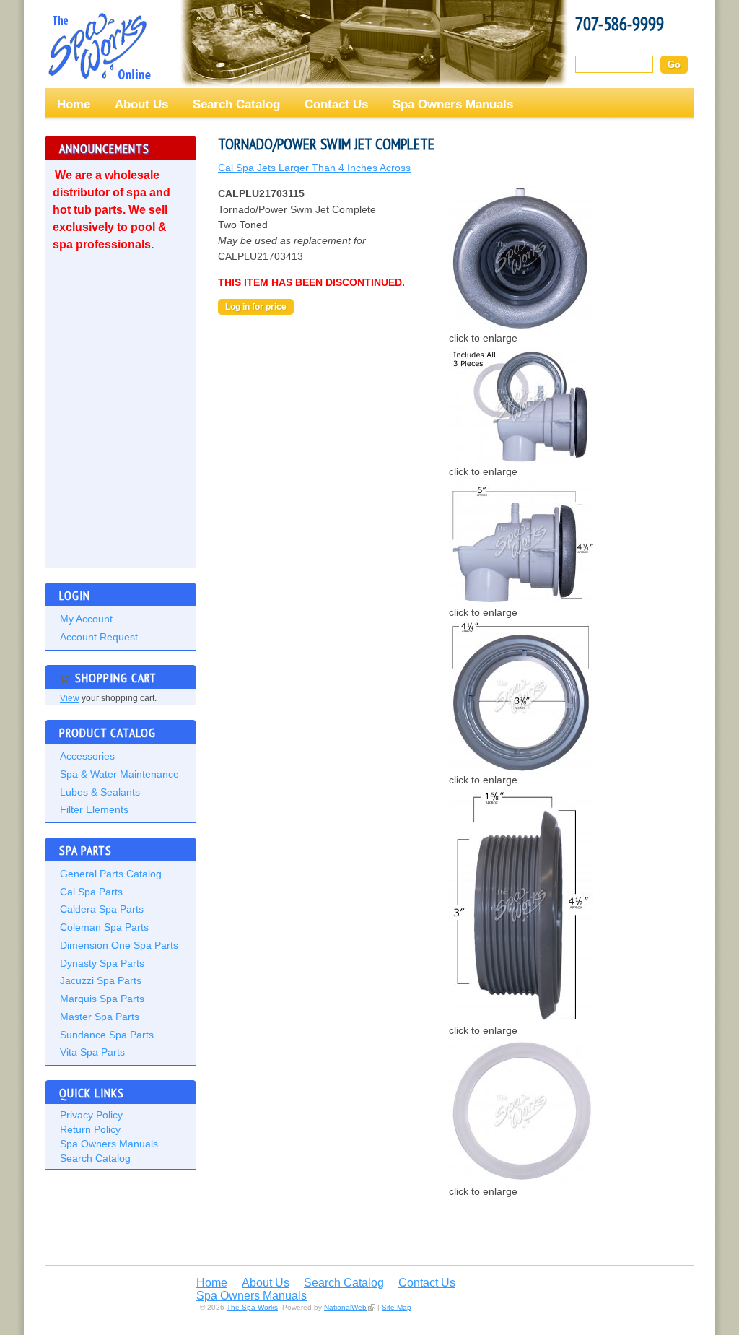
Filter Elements (94, 809)
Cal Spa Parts (91, 891)
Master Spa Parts (99, 1016)
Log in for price (256, 307)
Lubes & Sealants (100, 792)
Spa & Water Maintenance (119, 774)
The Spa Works (99, 46)
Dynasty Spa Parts (102, 963)
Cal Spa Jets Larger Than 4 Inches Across (314, 167)
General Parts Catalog (111, 873)
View (69, 698)
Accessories (87, 756)
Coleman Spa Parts (104, 927)
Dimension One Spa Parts (119, 945)
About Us (141, 104)
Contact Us (336, 104)
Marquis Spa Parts (102, 998)
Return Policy (90, 1129)
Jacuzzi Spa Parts (100, 980)
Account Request (99, 637)
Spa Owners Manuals (453, 104)
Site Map (396, 1307)
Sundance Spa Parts (107, 1034)
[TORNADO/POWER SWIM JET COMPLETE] (521, 327)
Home (73, 104)
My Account (86, 619)
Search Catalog (236, 104)
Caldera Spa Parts (102, 909)
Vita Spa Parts (92, 1052)
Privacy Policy (91, 1115)
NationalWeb (345, 1307)
